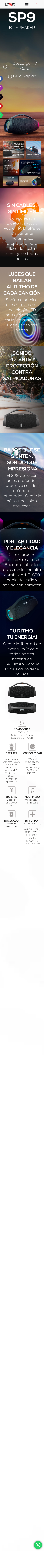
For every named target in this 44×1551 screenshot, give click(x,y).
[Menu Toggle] (27, 4)
